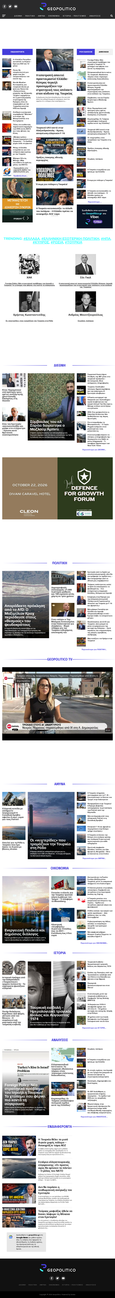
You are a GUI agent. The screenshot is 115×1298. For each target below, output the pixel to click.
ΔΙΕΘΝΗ (18, 16)
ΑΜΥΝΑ (41, 16)
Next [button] (28, 218)
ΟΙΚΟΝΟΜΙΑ (54, 16)
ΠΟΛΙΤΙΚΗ (30, 16)
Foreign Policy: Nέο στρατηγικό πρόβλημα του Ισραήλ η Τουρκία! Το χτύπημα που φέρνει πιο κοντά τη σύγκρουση (29, 284)
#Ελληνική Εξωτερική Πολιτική (70, 238)
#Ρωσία (57, 242)
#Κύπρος (41, 242)
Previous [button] (23, 218)
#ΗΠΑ (106, 238)
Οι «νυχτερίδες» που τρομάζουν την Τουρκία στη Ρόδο (29, 321)
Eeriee (73, 1295)
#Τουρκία (73, 242)
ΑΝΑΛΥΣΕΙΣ (95, 16)
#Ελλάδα (31, 238)
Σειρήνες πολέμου (86, 321)
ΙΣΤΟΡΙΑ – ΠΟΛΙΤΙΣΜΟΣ (74, 16)
